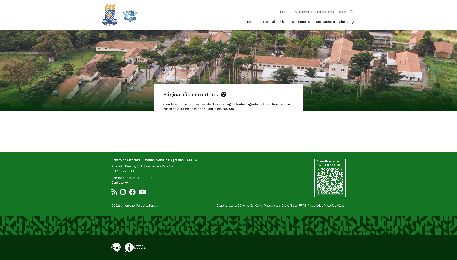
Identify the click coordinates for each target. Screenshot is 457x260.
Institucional (266, 22)
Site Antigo (347, 22)
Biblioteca (286, 22)
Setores (304, 22)
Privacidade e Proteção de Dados (327, 205)
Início (248, 22)
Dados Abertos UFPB (294, 205)
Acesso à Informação (241, 205)
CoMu (258, 205)
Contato (117, 183)
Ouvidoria (222, 205)
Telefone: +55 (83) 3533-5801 (134, 178)
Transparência (324, 22)
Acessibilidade (272, 205)
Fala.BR (284, 12)
